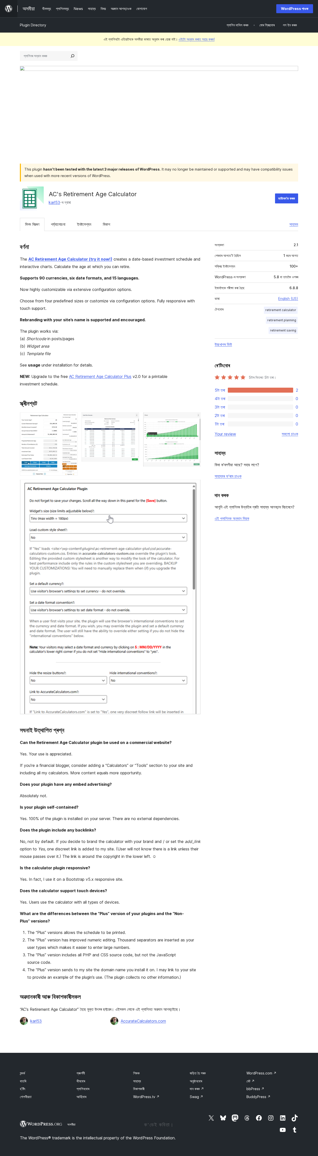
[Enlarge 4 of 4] (194, 486)
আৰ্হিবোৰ (81, 1097)
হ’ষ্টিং (22, 1089)
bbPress (255, 1089)
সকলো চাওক (290, 433)
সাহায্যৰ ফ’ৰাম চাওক (228, 476)
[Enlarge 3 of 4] (194, 418)
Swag (196, 1097)
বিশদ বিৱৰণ (32, 224)
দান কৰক (197, 1089)
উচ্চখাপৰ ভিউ (223, 344)
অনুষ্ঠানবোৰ (196, 1081)
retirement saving (283, 330)
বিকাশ (106, 224)
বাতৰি (23, 1081)
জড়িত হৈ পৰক (198, 1073)
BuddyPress (258, 1097)
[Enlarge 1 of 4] (70, 418)
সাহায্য (293, 224)
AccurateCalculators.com (143, 1020)
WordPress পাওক (294, 8)
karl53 (54, 202)
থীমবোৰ (81, 1081)
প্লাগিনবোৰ (83, 1089)
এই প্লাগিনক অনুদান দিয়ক (232, 518)
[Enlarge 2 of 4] (132, 418)
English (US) (288, 298)
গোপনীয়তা (26, 1097)
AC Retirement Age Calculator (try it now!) (70, 259)
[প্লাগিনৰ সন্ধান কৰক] (73, 56)
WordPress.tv (146, 1097)
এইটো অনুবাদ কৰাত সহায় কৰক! (197, 39)
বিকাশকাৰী (139, 1089)
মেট (250, 1081)
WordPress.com (261, 1073)
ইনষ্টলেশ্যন (84, 224)
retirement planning (281, 320)
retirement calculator (280, 310)
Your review (225, 433)
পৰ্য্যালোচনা (58, 224)
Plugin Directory (33, 25)
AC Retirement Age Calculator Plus (100, 376)
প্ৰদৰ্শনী (81, 1073)
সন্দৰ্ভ (22, 1073)
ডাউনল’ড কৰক (286, 198)
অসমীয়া (71, 1124)
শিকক (136, 1073)
